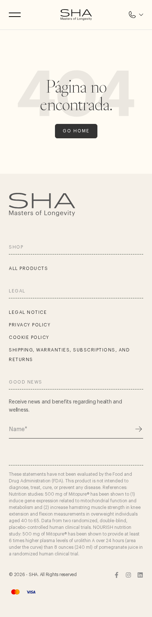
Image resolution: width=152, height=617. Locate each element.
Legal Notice (28, 312)
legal (17, 291)
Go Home (76, 131)
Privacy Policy (30, 325)
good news (25, 382)
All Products (28, 268)
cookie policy (29, 337)
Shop (16, 247)
